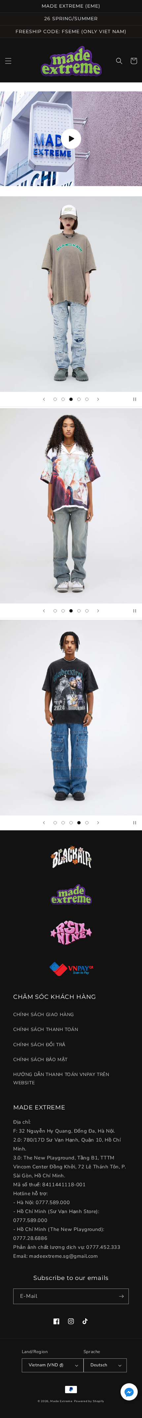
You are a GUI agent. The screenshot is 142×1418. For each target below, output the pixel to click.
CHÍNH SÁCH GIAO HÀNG (43, 1014)
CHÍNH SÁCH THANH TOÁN (45, 1029)
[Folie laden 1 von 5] (55, 399)
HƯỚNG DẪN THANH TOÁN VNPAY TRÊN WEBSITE (61, 1078)
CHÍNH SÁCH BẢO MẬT (40, 1059)
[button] (8, 61)
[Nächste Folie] (98, 399)
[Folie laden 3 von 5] (71, 399)
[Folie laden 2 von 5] (63, 399)
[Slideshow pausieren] (134, 399)
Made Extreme (61, 1401)
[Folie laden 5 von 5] (87, 399)
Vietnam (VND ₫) (46, 1365)
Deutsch (98, 1365)
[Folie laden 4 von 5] (79, 399)
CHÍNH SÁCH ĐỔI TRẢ (39, 1045)
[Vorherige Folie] (44, 399)
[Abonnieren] (121, 1296)
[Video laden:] (71, 138)
